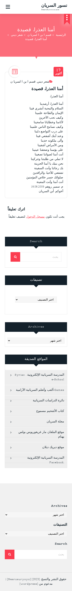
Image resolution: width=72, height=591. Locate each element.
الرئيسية (61, 35)
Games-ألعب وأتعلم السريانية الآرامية (40, 390)
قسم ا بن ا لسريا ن (39, 35)
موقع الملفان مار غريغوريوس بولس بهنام (41, 435)
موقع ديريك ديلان (53, 447)
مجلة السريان (55, 421)
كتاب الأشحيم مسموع (50, 411)
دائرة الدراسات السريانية (48, 400)
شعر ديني (17, 35)
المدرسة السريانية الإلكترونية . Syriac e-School (39, 377)
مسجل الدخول (35, 217)
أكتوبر (58, 71)
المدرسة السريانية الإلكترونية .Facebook (45, 460)
